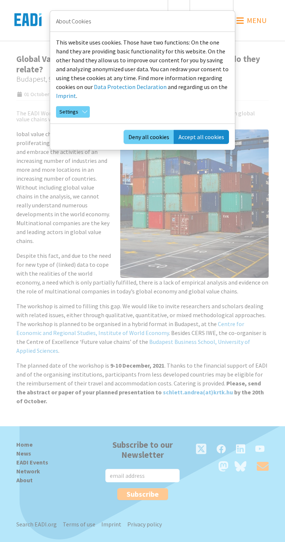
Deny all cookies (148, 137)
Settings (68, 111)
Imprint (66, 95)
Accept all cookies (201, 137)
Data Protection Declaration (130, 87)
